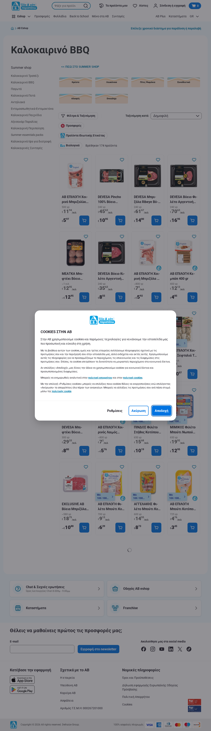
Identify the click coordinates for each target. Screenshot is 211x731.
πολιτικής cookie (61, 391)
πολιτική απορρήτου (100, 377)
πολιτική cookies (132, 377)
